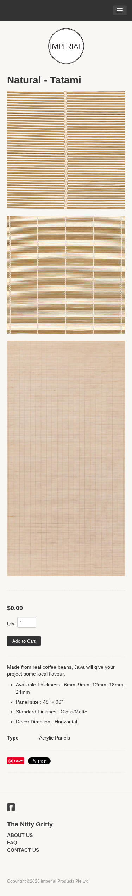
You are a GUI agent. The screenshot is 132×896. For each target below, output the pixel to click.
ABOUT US (20, 835)
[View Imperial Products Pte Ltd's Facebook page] (11, 808)
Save (18, 760)
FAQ (12, 842)
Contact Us (23, 850)
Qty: (11, 623)
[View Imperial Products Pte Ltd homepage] (66, 46)
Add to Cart (24, 641)
